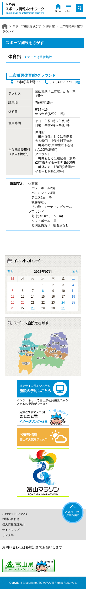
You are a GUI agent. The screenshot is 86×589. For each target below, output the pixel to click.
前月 (10, 271)
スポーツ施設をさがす (26, 26)
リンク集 (8, 535)
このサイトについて (15, 513)
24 (63, 302)
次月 (75, 271)
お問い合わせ (10, 519)
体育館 (50, 26)
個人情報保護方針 (13, 524)
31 (63, 308)
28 (32, 308)
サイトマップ (10, 529)
